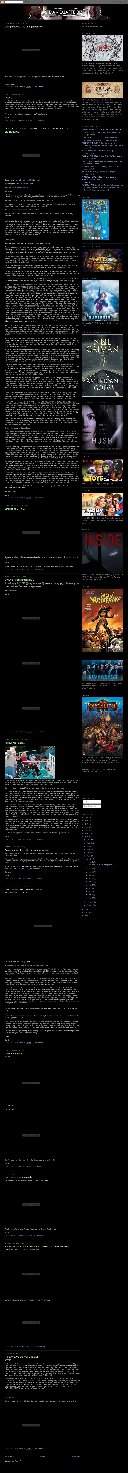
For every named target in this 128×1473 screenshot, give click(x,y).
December (91, 840)
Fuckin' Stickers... (14, 1053)
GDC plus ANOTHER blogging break (24, 26)
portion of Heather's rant (24, 184)
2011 (87, 830)
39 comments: (38, 87)
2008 (87, 909)
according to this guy (12, 292)
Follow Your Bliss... (15, 743)
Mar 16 (91, 875)
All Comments (90, 806)
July (88, 846)
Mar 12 (91, 878)
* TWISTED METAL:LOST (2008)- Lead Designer (100, 137)
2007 (87, 912)
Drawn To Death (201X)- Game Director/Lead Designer (101, 129)
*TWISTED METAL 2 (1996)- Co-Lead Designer (99, 177)
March (89, 859)
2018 (87, 817)
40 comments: (38, 569)
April (88, 856)
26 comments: (39, 1235)
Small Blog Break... (15, 509)
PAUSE (8, 97)
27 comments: (38, 498)
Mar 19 (91, 872)
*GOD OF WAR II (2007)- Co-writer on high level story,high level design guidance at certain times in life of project (102, 145)
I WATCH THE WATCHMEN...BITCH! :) (24, 889)
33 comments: (38, 878)
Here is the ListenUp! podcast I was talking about (22, 77)
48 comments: (38, 839)
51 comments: (38, 1043)
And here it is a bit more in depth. (17, 187)
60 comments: (38, 1166)
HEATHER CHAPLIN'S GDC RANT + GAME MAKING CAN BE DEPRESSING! (37, 130)
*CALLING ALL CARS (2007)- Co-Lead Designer (99, 140)
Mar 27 (91, 869)
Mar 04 (91, 895)
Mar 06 (91, 888)
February (90, 902)
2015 (87, 821)
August (89, 843)
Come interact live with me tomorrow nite (27, 850)
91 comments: (39, 732)
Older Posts (75, 1457)
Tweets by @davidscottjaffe (92, 26)
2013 (87, 824)
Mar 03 (91, 898)
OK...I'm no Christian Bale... (19, 1177)
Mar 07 (91, 885)
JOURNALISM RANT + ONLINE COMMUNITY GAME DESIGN (37, 1246)
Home (42, 1457)
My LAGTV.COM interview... (19, 580)
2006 (87, 916)
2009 (87, 837)
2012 (87, 827)
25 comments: (39, 120)
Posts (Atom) (19, 1461)
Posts (87, 802)
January (90, 905)
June (89, 849)
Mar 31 (91, 862)
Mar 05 (91, 891)
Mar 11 (91, 882)
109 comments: (40, 1346)
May (88, 853)
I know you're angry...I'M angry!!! (22, 1357)
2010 (87, 834)
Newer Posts (9, 1457)
